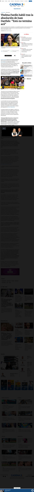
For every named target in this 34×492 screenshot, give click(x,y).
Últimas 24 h (29, 78)
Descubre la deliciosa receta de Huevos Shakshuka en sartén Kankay (27, 56)
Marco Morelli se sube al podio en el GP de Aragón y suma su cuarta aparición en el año (27, 44)
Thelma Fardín (3, 59)
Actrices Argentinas (11, 107)
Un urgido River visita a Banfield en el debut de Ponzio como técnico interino (27, 50)
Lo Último (11, 6)
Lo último (26, 34)
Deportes (24, 42)
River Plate (24, 48)
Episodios (25, 68)
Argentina (14, 6)
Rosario (22, 6)
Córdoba (18, 6)
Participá (30, 1)
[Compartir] (14, 55)
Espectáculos (3, 12)
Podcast (24, 78)
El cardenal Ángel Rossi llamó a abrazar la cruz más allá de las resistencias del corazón (27, 39)
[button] (18, 42)
